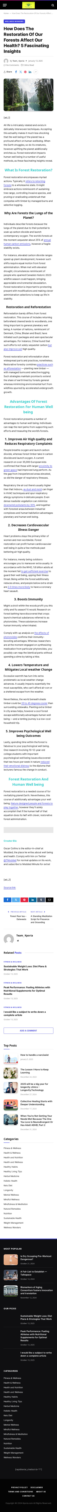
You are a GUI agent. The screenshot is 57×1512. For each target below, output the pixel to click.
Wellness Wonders (14, 21)
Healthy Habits (11, 1167)
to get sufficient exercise (34, 571)
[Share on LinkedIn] (30, 72)
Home (6, 13)
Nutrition (8, 1213)
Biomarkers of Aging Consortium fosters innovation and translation (36, 1290)
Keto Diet (8, 1185)
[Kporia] (28, 5)
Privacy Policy (19, 1487)
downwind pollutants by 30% (19, 505)
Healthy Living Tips (13, 1171)
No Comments (12, 65)
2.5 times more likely (19, 587)
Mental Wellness (11, 1195)
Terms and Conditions (20, 1491)
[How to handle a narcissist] (11, 1058)
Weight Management (13, 1223)
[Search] (52, 5)
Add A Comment (28, 1030)
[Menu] (5, 5)
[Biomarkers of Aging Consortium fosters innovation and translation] (11, 1290)
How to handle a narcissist (34, 1055)
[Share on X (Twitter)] (20, 72)
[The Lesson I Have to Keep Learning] (11, 1073)
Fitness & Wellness (12, 1148)
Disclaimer (37, 1487)
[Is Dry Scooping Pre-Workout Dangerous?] (11, 1259)
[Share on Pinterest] (25, 72)
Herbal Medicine (11, 1176)
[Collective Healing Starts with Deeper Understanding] (11, 1104)
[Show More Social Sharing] (35, 72)
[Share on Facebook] (16, 72)
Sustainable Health (12, 1218)
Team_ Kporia (18, 60)
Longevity (8, 1190)
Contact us (28, 1496)
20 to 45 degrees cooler (34, 703)
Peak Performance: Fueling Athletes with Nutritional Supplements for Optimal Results (27, 990)
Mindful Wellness (11, 1199)
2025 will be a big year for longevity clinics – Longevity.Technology (34, 1087)
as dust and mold (32, 489)
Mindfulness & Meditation (16, 1204)
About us (41, 1491)
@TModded (10, 860)
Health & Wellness (12, 1153)
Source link (10, 887)
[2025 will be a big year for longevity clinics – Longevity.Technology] (11, 1087)
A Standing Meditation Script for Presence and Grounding (41, 919)
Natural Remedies (12, 1209)
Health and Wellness (13, 1162)
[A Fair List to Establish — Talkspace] (11, 1275)
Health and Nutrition (13, 1157)
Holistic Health (10, 1181)
